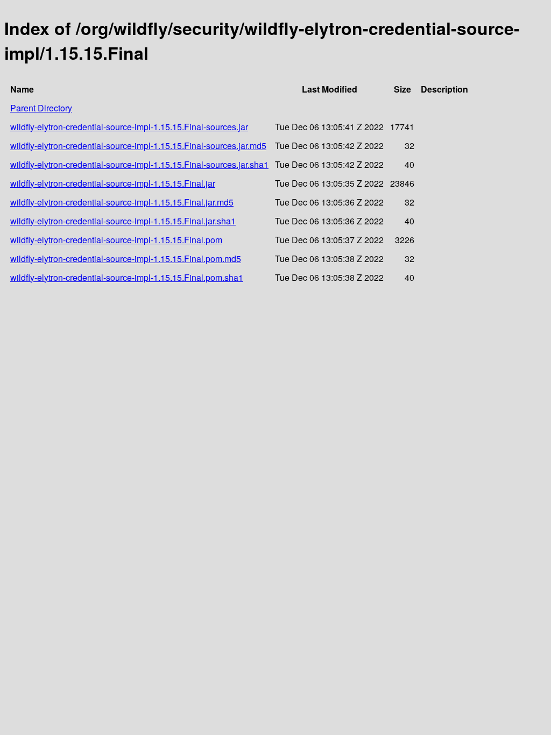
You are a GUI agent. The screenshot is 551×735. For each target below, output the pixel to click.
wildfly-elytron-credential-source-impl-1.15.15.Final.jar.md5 (122, 202)
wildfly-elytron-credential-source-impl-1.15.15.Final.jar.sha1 (123, 221)
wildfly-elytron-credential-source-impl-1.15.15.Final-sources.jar (129, 127)
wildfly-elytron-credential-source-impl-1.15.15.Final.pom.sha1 (126, 277)
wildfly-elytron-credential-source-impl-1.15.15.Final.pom (116, 240)
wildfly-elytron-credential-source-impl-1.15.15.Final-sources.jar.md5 (138, 145)
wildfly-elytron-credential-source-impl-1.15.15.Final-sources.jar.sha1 (139, 164)
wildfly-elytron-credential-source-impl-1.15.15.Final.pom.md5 (125, 258)
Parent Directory (41, 108)
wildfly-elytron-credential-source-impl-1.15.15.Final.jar (112, 183)
